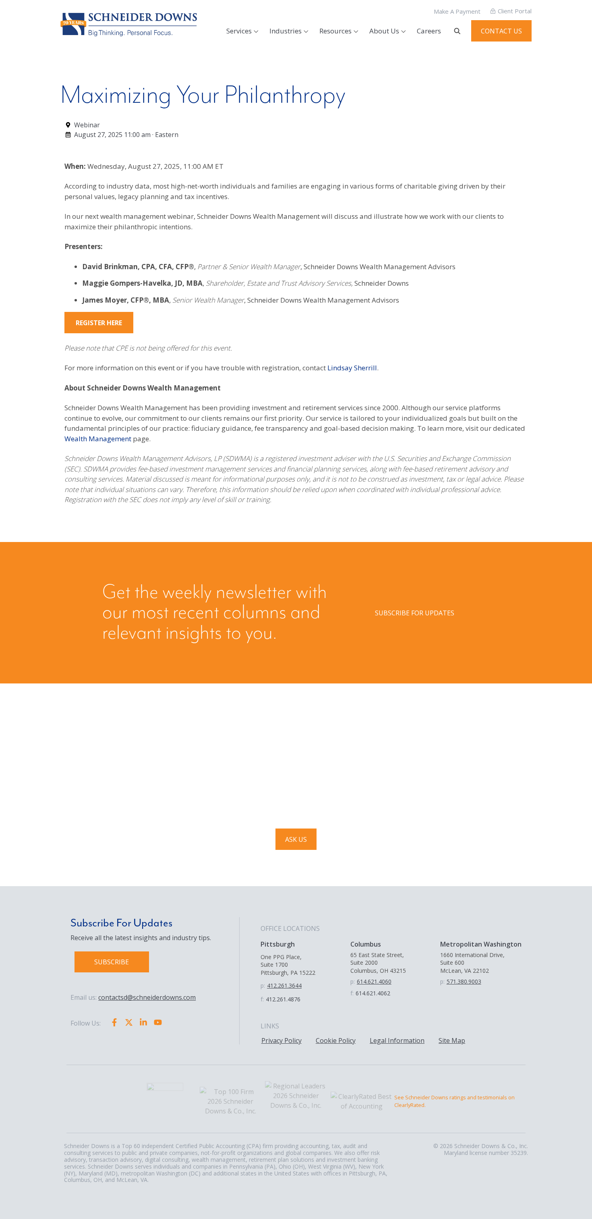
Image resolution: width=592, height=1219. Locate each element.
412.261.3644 (284, 985)
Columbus (365, 944)
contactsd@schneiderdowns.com (147, 997)
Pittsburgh (278, 944)
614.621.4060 (374, 981)
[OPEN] (457, 31)
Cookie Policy (336, 1040)
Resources (335, 30)
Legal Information (397, 1040)
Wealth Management (97, 438)
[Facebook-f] (114, 1022)
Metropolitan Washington (481, 944)
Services (239, 30)
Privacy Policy (281, 1040)
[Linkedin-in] (143, 1022)
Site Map (452, 1040)
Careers (429, 30)
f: (262, 999)
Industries (285, 30)
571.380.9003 (464, 981)
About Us (384, 30)
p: (263, 985)
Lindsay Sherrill (352, 367)
